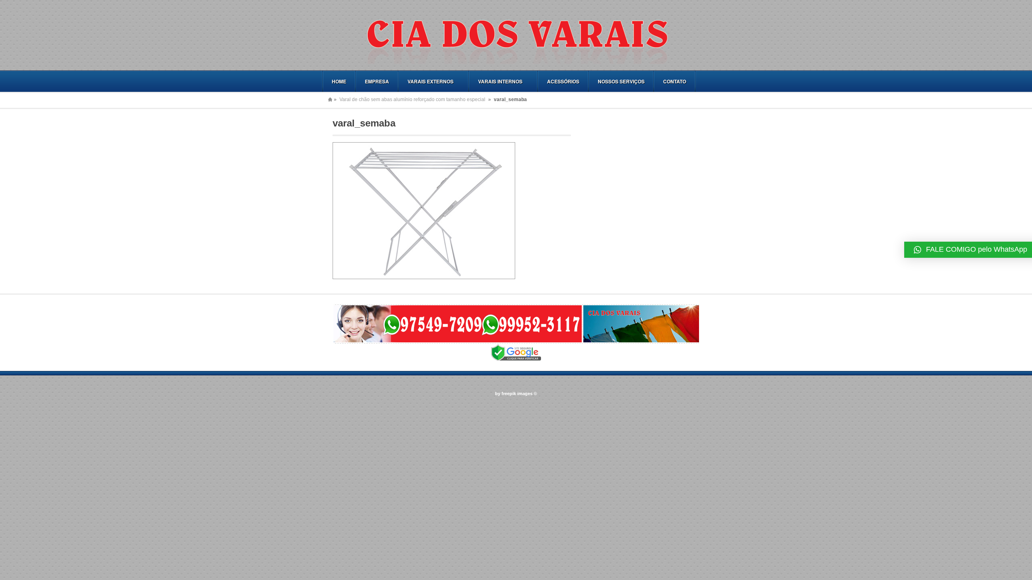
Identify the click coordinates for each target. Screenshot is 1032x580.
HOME (339, 81)
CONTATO (674, 81)
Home (330, 99)
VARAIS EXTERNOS (426, 81)
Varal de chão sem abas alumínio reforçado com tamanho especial (412, 99)
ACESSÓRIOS (563, 81)
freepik (508, 393)
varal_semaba (364, 123)
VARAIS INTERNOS (495, 81)
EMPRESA (377, 81)
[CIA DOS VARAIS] (516, 62)
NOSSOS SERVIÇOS (621, 81)
